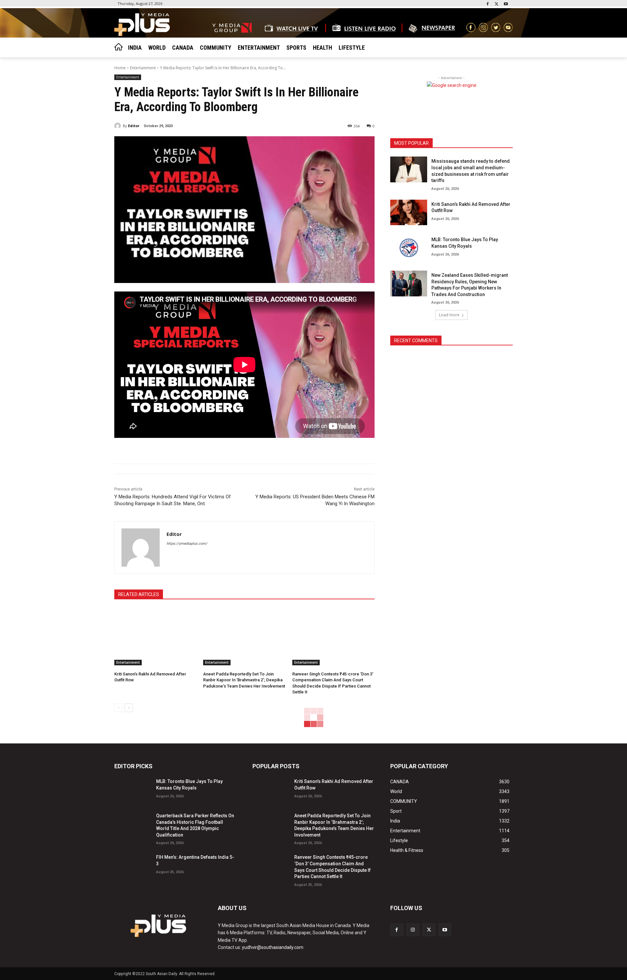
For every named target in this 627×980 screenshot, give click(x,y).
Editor (133, 125)
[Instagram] (413, 929)
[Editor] (118, 126)
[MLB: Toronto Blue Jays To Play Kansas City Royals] (408, 248)
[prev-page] (118, 708)
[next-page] (129, 708)
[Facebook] (487, 4)
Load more (449, 315)
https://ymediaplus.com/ (187, 543)
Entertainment (143, 68)
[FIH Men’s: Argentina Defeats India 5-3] (132, 865)
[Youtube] (505, 4)
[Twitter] (496, 4)
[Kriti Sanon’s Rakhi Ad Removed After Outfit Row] (155, 637)
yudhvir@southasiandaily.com (272, 947)
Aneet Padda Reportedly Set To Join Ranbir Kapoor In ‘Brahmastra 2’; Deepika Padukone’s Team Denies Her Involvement (244, 680)
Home (120, 68)
